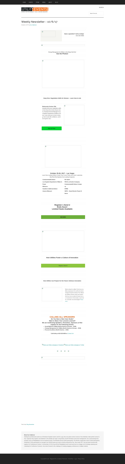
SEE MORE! (63, 217)
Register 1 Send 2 (63, 265)
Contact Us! (71, 333)
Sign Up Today (51, 128)
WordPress (70, 458)
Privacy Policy (81, 458)
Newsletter (31, 424)
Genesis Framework (62, 458)
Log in (75, 458)
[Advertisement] (62, 382)
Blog (28, 424)
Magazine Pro (53, 458)
